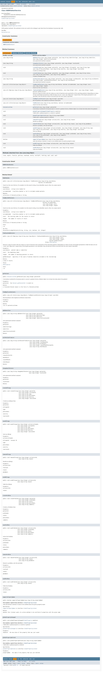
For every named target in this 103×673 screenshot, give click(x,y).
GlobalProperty (50, 111)
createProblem (37, 73)
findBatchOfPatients (38, 84)
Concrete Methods (30, 53)
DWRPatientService (8, 44)
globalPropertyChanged (39, 111)
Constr (15, 6)
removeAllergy (37, 119)
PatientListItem (7, 107)
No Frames (23, 4)
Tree (20, 1)
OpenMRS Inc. (15, 665)
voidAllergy (36, 143)
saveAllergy (36, 128)
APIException (53, 242)
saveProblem (36, 133)
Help (33, 1)
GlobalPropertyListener (8, 18)
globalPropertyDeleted (39, 115)
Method (20, 6)
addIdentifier (37, 57)
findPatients (36, 103)
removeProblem (37, 123)
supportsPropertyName (39, 139)
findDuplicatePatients (39, 98)
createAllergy (37, 67)
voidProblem (36, 147)
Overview (2, 1)
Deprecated (25, 1)
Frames (18, 4)
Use (17, 1)
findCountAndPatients (39, 90)
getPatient (36, 107)
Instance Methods (18, 53)
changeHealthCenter (38, 63)
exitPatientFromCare (38, 78)
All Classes (32, 4)
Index (30, 1)
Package (8, 1)
